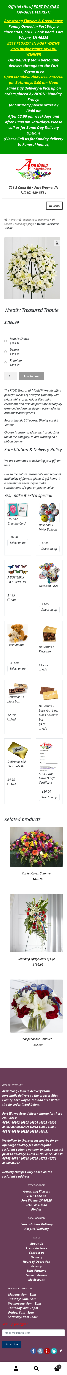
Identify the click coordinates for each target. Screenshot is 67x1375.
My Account (36, 1280)
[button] (57, 243)
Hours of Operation (36, 1262)
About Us (36, 1244)
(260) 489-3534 (36, 1205)
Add (13, 600)
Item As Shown (19, 339)
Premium (16, 360)
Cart (53, 1365)
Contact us (36, 1253)
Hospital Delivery (36, 1229)
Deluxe (14, 349)
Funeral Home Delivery (36, 1224)
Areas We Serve (36, 1248)
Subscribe (11, 1344)
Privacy (36, 1266)
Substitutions (36, 1271)
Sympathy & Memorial (36, 219)
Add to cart (32, 376)
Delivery (36, 1257)
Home (12, 219)
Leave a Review (36, 1275)
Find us (36, 1209)
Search (36, 1368)
